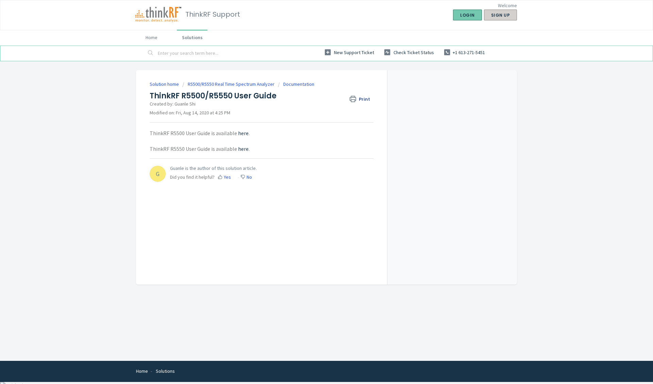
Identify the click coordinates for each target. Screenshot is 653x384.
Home (151, 37)
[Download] (313, 102)
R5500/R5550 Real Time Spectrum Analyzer (231, 84)
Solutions (192, 37)
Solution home (165, 84)
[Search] (150, 53)
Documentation (298, 84)
